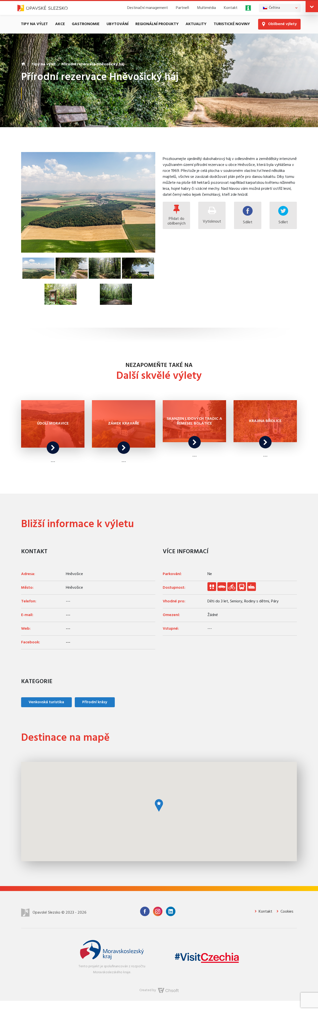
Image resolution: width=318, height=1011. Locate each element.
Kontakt (231, 8)
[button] (312, 6)
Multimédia (206, 8)
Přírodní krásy (94, 702)
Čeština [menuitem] (274, 8)
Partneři (182, 8)
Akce (60, 24)
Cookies (286, 911)
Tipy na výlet (34, 24)
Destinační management (147, 8)
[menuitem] (280, 8)
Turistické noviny (232, 24)
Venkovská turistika (46, 702)
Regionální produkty (157, 24)
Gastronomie (85, 24)
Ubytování (117, 24)
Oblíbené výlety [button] (282, 24)
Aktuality (196, 24)
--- (68, 615)
